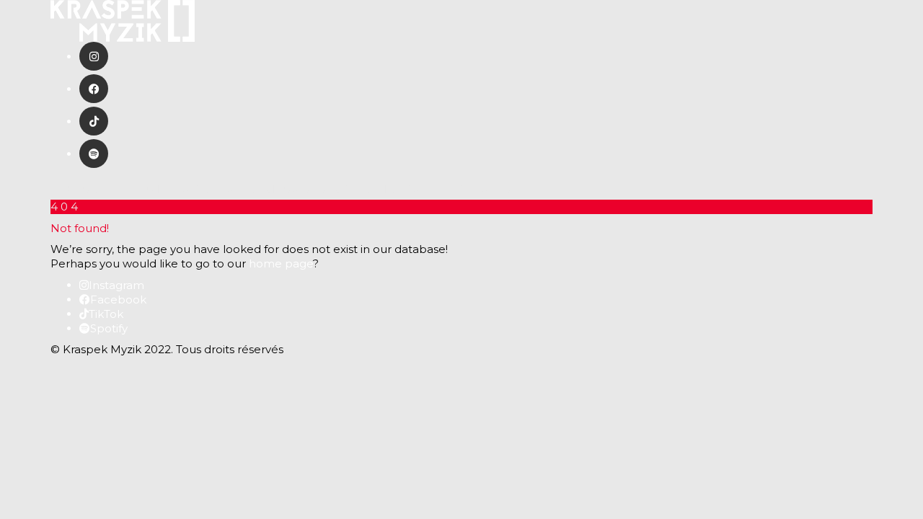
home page (281, 263)
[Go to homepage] (122, 20)
